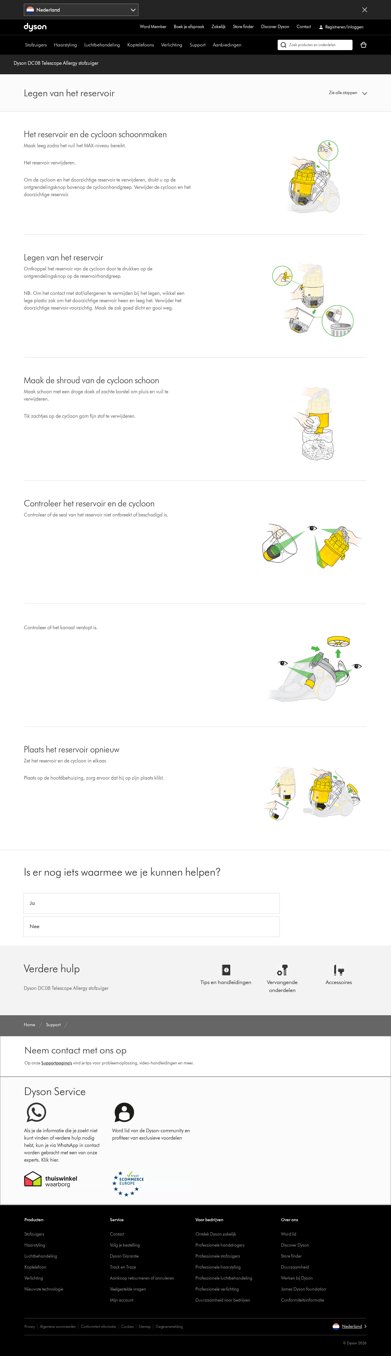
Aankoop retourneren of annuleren (142, 1278)
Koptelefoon (35, 1267)
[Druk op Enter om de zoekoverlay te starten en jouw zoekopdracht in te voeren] (315, 45)
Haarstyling (65, 45)
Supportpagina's (56, 1063)
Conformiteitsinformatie (302, 1300)
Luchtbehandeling (102, 45)
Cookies (127, 1326)
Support (198, 45)
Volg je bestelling (125, 1245)
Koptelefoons (140, 45)
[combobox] (81, 10)
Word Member (153, 26)
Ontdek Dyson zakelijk (216, 1234)
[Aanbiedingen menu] (244, 45)
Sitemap (145, 1326)
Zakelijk (219, 26)
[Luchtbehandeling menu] (123, 45)
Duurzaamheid (295, 1267)
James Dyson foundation (303, 1289)
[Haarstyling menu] (80, 45)
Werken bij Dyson (297, 1278)
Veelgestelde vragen (128, 1289)
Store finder (243, 26)
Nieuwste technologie (43, 1289)
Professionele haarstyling (218, 1267)
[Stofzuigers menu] (50, 45)
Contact (304, 26)
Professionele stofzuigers (218, 1256)
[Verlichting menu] (185, 45)
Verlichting (171, 45)
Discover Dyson (275, 26)
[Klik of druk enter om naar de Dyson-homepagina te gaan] (35, 27)
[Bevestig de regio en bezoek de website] (364, 9)
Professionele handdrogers (220, 1245)
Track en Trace (123, 1267)
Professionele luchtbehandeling (224, 1278)
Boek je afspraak (189, 26)
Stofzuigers (36, 45)
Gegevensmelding (169, 1326)
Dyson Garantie (124, 1256)
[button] (327, 93)
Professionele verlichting (217, 1289)
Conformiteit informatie (98, 1326)
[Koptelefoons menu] (157, 45)
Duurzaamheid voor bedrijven (223, 1300)
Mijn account (121, 1300)
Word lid (288, 1234)
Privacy (29, 1326)
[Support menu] (209, 45)
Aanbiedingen (227, 45)
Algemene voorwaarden (58, 1326)
